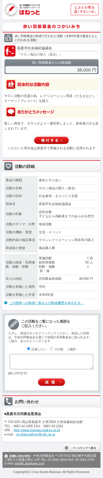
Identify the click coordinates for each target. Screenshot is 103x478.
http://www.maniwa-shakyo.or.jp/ (37, 430)
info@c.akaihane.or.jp (29, 463)
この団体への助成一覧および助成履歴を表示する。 (46, 303)
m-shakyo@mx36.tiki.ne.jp (35, 434)
